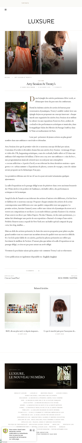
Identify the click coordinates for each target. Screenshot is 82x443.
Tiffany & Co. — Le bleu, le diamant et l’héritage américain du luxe (41, 412)
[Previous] (32, 3)
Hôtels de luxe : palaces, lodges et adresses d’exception (41, 422)
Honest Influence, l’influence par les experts (41, 395)
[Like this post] (40, 271)
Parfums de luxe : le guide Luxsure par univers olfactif (40, 415)
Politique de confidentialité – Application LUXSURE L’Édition (28, 424)
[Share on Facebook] (42, 271)
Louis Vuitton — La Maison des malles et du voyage (41, 403)
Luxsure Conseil (62, 393)
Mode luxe (56, 424)
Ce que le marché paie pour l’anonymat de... (60, 331)
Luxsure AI (33, 393)
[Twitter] (36, 27)
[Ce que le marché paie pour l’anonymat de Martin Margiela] (59, 311)
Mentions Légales (47, 393)
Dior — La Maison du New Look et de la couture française (41, 400)
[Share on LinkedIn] (48, 271)
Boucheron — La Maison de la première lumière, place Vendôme (41, 398)
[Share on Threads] (52, 271)
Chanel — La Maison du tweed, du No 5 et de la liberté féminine (41, 407)
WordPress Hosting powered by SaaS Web (41, 434)
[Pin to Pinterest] (46, 271)
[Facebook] (34, 27)
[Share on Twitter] (44, 271)
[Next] (35, 3)
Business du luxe (23, 427)
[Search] (76, 10)
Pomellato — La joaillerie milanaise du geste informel (41, 410)
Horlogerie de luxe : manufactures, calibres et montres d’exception (41, 417)
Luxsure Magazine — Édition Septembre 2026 (52, 429)
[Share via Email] (56, 271)
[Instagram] (39, 27)
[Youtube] (45, 27)
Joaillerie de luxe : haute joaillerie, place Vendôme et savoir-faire (41, 419)
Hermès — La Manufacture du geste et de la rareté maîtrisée (41, 405)
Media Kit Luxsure (20, 393)
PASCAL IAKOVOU (15, 71)
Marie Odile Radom (28, 87)
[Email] (48, 27)
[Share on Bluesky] (54, 271)
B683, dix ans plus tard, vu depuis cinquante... (22, 331)
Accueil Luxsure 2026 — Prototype (44, 427)
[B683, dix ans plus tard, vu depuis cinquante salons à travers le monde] (22, 311)
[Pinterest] (42, 27)
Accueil (7, 77)
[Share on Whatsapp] (50, 271)
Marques (62, 427)
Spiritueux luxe (68, 424)
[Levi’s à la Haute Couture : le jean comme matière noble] (59, 52)
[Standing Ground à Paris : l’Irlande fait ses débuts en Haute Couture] (23, 52)
